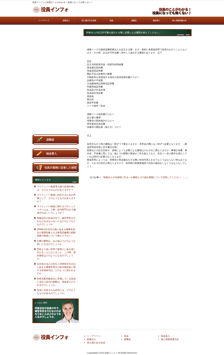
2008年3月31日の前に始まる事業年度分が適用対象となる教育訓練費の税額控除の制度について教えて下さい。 (56, 232)
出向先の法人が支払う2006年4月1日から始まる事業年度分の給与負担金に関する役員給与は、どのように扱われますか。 (56, 269)
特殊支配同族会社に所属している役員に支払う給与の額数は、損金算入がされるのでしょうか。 (56, 281)
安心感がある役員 (89, 21)
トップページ (43, 21)
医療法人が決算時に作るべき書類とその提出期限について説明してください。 (143, 177)
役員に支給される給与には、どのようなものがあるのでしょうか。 (56, 292)
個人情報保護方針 (180, 21)
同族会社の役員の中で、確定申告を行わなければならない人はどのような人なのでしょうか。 (56, 221)
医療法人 (66, 21)
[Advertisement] (55, 81)
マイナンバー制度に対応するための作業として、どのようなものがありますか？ (56, 198)
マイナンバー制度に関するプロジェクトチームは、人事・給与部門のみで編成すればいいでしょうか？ (56, 209)
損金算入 (157, 21)
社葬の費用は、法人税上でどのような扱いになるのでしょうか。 (56, 242)
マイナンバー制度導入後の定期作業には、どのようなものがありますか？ (56, 188)
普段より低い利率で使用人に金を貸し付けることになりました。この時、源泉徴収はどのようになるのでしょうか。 (56, 254)
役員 (112, 21)
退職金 (134, 21)
